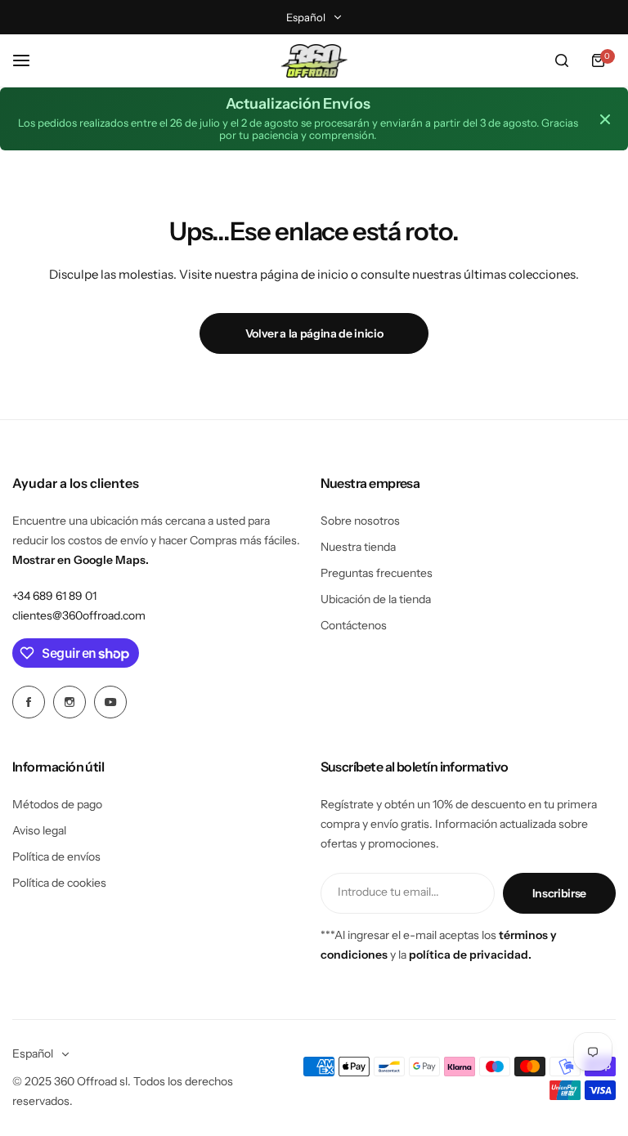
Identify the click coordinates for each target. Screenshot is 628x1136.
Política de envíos (56, 856)
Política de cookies (59, 882)
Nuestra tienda (358, 546)
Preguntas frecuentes (377, 573)
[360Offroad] (314, 61)
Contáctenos (354, 625)
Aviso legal (39, 830)
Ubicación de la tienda (376, 599)
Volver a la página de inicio (314, 333)
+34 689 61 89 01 (54, 595)
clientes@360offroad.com (79, 615)
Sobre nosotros (360, 520)
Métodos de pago (57, 804)
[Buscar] (562, 60)
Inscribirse (559, 893)
